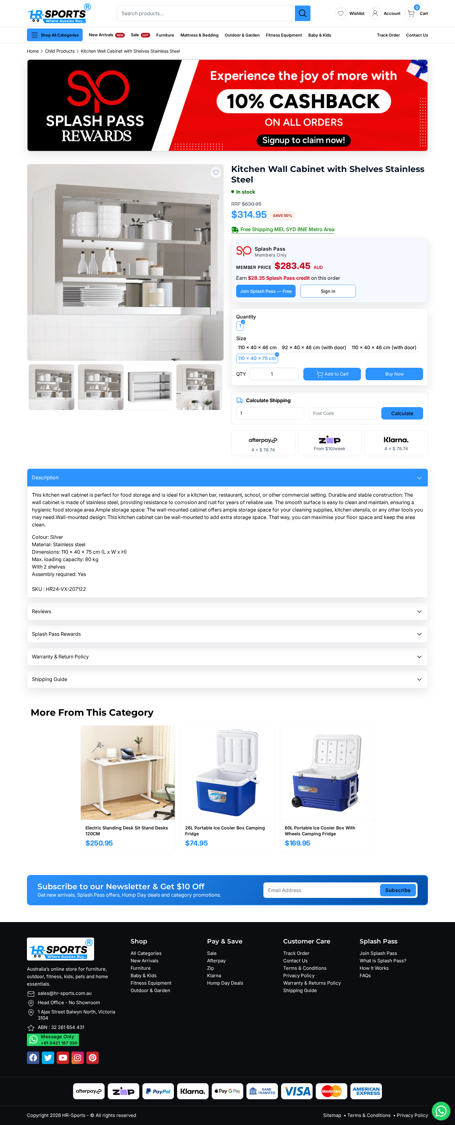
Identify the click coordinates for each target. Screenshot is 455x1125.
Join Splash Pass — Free (266, 291)
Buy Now (394, 373)
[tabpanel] (127, 788)
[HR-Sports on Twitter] (48, 1058)
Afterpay (216, 961)
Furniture (165, 35)
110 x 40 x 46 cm (257, 347)
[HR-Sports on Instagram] (78, 1058)
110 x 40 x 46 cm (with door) (384, 347)
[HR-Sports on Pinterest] (92, 1058)
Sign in (328, 291)
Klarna (214, 975)
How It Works (374, 968)
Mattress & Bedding (199, 35)
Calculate (402, 413)
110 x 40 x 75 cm (257, 358)
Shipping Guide (300, 990)
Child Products (60, 51)
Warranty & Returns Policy (312, 983)
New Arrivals (106, 34)
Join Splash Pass (378, 953)
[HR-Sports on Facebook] (33, 1058)
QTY (241, 374)
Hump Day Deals (225, 983)
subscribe (398, 890)
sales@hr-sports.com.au (65, 993)
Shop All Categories (60, 35)
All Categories (146, 953)
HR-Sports (73, 1115)
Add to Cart (336, 373)
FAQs (365, 975)
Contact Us (417, 35)
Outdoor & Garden (242, 35)
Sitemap (332, 1115)
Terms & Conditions (305, 968)
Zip (210, 968)
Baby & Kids (319, 35)
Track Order (388, 35)
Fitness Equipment (284, 35)
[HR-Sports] (59, 13)
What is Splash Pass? (383, 961)
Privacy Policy (298, 975)
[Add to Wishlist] (215, 172)
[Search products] (302, 13)
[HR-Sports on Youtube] (63, 1058)
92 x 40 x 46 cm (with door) (314, 347)
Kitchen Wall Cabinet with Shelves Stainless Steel (130, 51)
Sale (140, 34)
